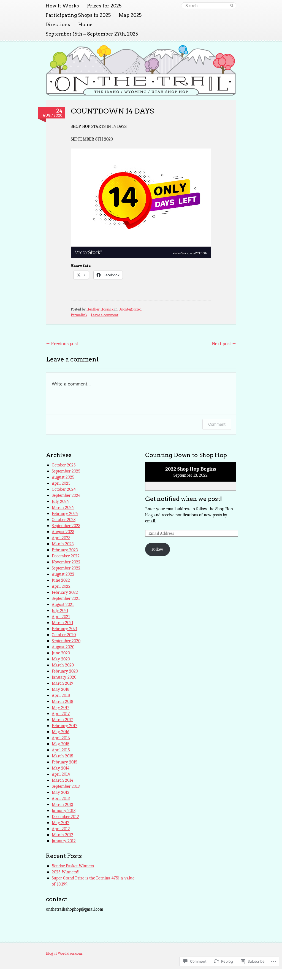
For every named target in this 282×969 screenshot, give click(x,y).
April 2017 (61, 713)
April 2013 (61, 798)
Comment (217, 424)
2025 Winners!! (66, 872)
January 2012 (64, 840)
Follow (157, 549)
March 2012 (62, 834)
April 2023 (61, 537)
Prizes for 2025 (104, 6)
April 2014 (61, 774)
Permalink (79, 315)
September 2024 (66, 495)
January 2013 (63, 810)
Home (85, 24)
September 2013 (66, 786)
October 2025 (64, 465)
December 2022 (66, 556)
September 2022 (66, 568)
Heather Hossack (99, 309)
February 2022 (65, 592)
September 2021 (66, 598)
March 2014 (62, 780)
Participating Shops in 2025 (78, 15)
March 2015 (62, 756)
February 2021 (64, 628)
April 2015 (61, 749)
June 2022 (61, 580)
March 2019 (62, 683)
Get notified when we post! (183, 498)
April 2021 (61, 616)
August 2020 (63, 646)
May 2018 (60, 689)
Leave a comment (104, 315)
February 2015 (64, 762)
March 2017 (62, 719)
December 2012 (65, 816)
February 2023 (65, 549)
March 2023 (63, 543)
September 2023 (66, 525)
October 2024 (64, 489)
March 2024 (63, 507)
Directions (57, 24)
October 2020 (64, 634)
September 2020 (66, 640)
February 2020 (65, 671)
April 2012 (61, 828)
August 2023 (63, 531)
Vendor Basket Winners (73, 865)
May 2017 (60, 707)
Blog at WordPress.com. (64, 953)
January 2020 (64, 677)
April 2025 (61, 483)
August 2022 (63, 574)
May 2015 (60, 743)
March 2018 (62, 701)
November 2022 (66, 562)
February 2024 (65, 513)
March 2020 (63, 665)
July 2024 (60, 501)
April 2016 (61, 737)
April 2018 (61, 695)
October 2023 (63, 519)
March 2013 (62, 804)
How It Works (62, 6)
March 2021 (62, 622)
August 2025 (63, 477)
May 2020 (61, 659)
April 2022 (61, 586)
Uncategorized (130, 309)
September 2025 (66, 471)
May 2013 (60, 792)
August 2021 (63, 604)
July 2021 (60, 610)
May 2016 (60, 731)
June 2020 (61, 653)
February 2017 (64, 725)
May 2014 (60, 768)
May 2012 (60, 822)
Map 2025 (130, 15)
